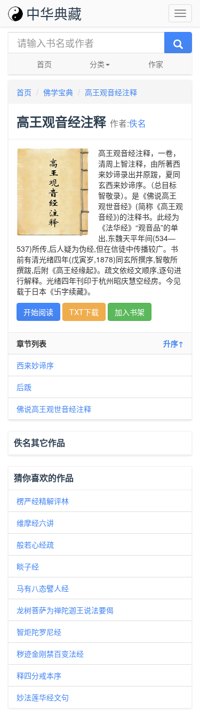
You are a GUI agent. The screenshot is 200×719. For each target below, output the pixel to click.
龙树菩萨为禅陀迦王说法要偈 (65, 610)
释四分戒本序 (39, 675)
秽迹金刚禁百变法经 (50, 653)
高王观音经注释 (111, 92)
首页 (44, 64)
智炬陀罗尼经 (39, 631)
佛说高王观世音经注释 (54, 408)
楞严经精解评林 (43, 500)
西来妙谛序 (35, 365)
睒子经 (28, 566)
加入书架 (130, 312)
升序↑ (173, 343)
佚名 (137, 123)
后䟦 (24, 387)
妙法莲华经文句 (43, 697)
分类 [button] (97, 64)
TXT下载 (84, 312)
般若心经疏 (35, 544)
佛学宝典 (58, 92)
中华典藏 (54, 13)
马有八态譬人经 (43, 588)
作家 (155, 64)
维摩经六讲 (35, 522)
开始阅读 (38, 312)
